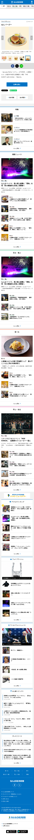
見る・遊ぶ (15, 6)
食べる (9, 6)
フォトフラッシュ (5, 21)
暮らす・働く (26, 6)
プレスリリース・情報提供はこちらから (12, 794)
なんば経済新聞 (17, 2)
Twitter (19, 785)
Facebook (14, 785)
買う (21, 6)
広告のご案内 (6, 801)
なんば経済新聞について (8, 791)
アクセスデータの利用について (10, 796)
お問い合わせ (6, 798)
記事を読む (17, 84)
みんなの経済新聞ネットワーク (17, 817)
